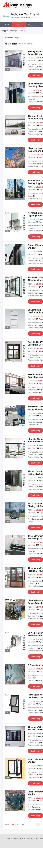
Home (7, 24)
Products (19, 24)
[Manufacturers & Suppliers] (17, 5)
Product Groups (13, 37)
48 (23, 824)
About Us (31, 24)
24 (13, 824)
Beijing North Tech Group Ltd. (25, 14)
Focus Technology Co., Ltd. (30, 838)
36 (18, 824)
